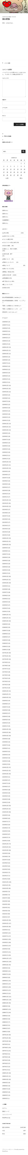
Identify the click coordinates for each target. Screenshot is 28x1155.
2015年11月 (5, 732)
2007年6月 (5, 1054)
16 (24, 169)
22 (21, 172)
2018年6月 (5, 633)
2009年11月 (5, 961)
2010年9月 (5, 929)
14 (17, 169)
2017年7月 (5, 668)
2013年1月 (5, 840)
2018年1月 (5, 649)
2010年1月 (5, 955)
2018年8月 (5, 627)
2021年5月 (5, 522)
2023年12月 (5, 423)
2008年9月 (5, 1006)
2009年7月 (5, 974)
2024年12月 (5, 385)
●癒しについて (6, 284)
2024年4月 (5, 411)
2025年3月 (5, 376)
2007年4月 (5, 1060)
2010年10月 (5, 926)
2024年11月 (5, 388)
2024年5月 (5, 407)
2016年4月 (5, 716)
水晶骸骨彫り (5, 220)
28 (17, 175)
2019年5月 (5, 598)
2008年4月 (5, 1022)
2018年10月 (5, 621)
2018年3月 (5, 643)
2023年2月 (5, 455)
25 (7, 175)
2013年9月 (5, 815)
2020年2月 (5, 570)
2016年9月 (5, 700)
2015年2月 (5, 761)
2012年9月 (5, 853)
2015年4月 (5, 754)
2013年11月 (5, 808)
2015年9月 (5, 738)
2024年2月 (5, 417)
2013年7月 (5, 821)
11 (7, 169)
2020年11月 (5, 541)
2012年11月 (5, 847)
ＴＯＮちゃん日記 (10, 9)
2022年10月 (5, 468)
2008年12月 (5, 996)
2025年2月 (5, 379)
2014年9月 (5, 777)
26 (10, 175)
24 (3, 175)
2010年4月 (5, 945)
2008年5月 (5, 1019)
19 (10, 172)
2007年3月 (5, 1063)
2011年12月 (5, 882)
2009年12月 (5, 958)
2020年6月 (5, 557)
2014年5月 (5, 789)
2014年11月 (5, 770)
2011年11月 (5, 885)
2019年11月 (5, 579)
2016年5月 (5, 713)
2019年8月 (5, 589)
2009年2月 (5, 990)
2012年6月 (5, 863)
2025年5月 (5, 369)
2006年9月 (5, 1082)
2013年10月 (5, 812)
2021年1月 (5, 535)
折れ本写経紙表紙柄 (7, 297)
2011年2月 (5, 913)
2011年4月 (5, 907)
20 (14, 172)
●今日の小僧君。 (6, 245)
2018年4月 (5, 640)
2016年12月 (5, 691)
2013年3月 (5, 834)
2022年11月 (5, 465)
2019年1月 (5, 611)
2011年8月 (5, 894)
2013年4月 (5, 831)
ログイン (4, 1108)
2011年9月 (5, 891)
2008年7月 (5, 1012)
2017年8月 (5, 665)
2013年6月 (5, 824)
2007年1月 (5, 1069)
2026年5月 (5, 331)
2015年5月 (5, 751)
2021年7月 (5, 516)
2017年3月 (5, 681)
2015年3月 (5, 758)
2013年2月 (5, 837)
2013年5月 (5, 828)
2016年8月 (5, 703)
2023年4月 (5, 449)
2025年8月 (5, 360)
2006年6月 (5, 1092)
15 (21, 169)
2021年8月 (5, 512)
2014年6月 (5, 786)
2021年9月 (5, 509)
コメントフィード (7, 1114)
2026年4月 (5, 334)
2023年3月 (5, 452)
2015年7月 (5, 745)
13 (14, 169)
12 (10, 169)
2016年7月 (5, 707)
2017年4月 (5, 678)
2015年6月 (5, 748)
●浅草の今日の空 (7, 275)
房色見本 (4, 312)
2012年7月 (5, 859)
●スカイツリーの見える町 (9, 242)
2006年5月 (5, 1095)
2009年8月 (5, 971)
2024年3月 (5, 414)
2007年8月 (5, 1047)
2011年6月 (5, 901)
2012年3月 (5, 872)
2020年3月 (5, 566)
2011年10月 (5, 888)
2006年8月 (5, 1085)
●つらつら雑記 (7, 63)
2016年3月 (5, 719)
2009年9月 (5, 968)
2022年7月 (5, 477)
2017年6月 (5, 672)
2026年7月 (5, 325)
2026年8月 (5, 321)
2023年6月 (5, 442)
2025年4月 (5, 372)
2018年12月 (5, 614)
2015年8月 (5, 742)
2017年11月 (5, 656)
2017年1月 (5, 687)
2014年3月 (5, 796)
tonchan (14, 16)
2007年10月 (5, 1041)
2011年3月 (5, 910)
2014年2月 (5, 799)
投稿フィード (5, 1111)
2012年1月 (5, 879)
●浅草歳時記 (5, 278)
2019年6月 (5, 595)
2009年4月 (5, 984)
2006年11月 (5, 1076)
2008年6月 (5, 1015)
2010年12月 (5, 920)
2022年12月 (5, 461)
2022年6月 (5, 481)
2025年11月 (5, 350)
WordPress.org (6, 1117)
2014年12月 (5, 767)
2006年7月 (5, 1089)
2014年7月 (5, 783)
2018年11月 (5, 617)
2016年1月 (5, 726)
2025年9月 (5, 356)
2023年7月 (5, 439)
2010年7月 (5, 936)
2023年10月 (5, 430)
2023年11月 (5, 426)
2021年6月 (5, 519)
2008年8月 (5, 1009)
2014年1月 (5, 802)
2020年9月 (5, 547)
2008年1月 (5, 1031)
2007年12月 (5, 1034)
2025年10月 (5, 353)
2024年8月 (5, 398)
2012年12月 (5, 843)
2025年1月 (5, 382)
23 (24, 172)
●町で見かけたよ (6, 281)
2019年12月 (5, 576)
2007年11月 (5, 1038)
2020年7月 (5, 554)
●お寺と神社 (11, 233)
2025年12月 (5, 347)
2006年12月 (5, 1073)
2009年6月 (5, 977)
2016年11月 (5, 694)
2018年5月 (5, 637)
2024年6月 (5, 404)
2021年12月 (5, 500)
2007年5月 (5, 1057)
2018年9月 (5, 624)
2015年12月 (5, 729)
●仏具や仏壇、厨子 (15, 254)
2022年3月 (5, 490)
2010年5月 (5, 942)
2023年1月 (5, 458)
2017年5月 (5, 675)
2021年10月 (5, 506)
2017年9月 (5, 662)
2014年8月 (5, 780)
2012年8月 (5, 856)
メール (4, 107)
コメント (5, 78)
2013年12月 (5, 805)
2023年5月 (5, 446)
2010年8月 (5, 933)
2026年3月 (5, 337)
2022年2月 (5, 493)
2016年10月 (5, 697)
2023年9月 (5, 433)
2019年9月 (5, 586)
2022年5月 (5, 484)
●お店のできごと (6, 236)
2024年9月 (5, 395)
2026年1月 (5, 344)
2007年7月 (5, 1050)
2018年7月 (5, 630)
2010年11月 (5, 923)
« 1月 (7, 178)
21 (17, 172)
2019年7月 (5, 592)
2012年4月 (5, 869)
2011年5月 (5, 904)
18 (7, 172)
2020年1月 (5, 573)
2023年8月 (5, 436)
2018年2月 (5, 646)
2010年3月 (5, 948)
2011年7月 (5, 898)
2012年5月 (5, 866)
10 (3, 169)
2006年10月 (5, 1079)
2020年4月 (5, 563)
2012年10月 (5, 850)
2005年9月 (5, 1098)
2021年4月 (5, 525)
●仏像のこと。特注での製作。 (14, 248)
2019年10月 (5, 582)
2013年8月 (5, 818)
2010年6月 (5, 939)
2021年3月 (5, 528)
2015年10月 (5, 735)
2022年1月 (5, 497)
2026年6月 (5, 328)
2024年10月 (5, 391)
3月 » (21, 178)
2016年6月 (5, 710)
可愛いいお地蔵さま (7, 305)
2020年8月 (5, 551)
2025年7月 (5, 363)
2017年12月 (5, 652)
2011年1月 (5, 917)
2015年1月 (5, 764)
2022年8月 (5, 474)
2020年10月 (5, 544)
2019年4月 (5, 602)
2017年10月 (5, 659)
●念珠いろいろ (6, 268)
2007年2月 (5, 1066)
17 (3, 172)
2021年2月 (5, 532)
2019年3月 (5, 605)
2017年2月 (5, 684)
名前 (4, 99)
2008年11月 (5, 999)
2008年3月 (5, 1025)
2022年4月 (5, 487)
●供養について (6, 259)
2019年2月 (5, 608)
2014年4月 (5, 793)
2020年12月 (5, 538)
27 (14, 175)
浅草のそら (5, 210)
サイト (4, 115)
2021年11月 (5, 503)
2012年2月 (5, 875)
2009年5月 (5, 980)
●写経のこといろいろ (9, 262)
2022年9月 (5, 471)
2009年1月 (5, 993)
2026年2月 (5, 341)
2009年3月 (5, 987)
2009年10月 (5, 964)
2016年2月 (5, 723)
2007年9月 (5, 1044)
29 (21, 175)
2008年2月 (5, 1028)
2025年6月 (5, 366)
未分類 (4, 287)
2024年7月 (5, 401)
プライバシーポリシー (7, 1149)
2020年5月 (5, 560)
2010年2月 (5, 952)
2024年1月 (5, 420)
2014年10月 (5, 773)
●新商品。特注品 (6, 271)
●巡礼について (12, 265)
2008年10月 (5, 1003)
